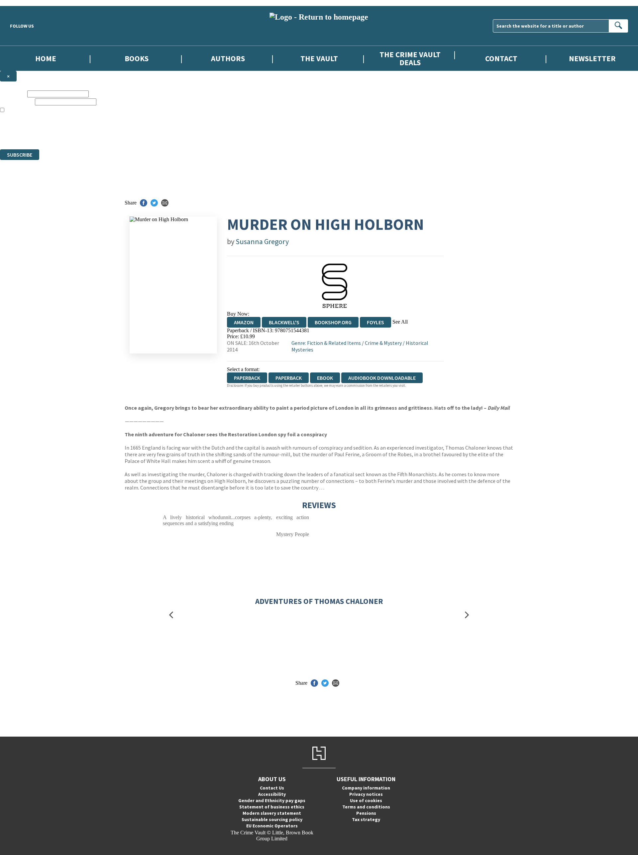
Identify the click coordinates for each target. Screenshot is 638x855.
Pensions (366, 813)
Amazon (244, 322)
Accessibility (272, 794)
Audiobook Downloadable (382, 377)
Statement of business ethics (271, 807)
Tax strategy (366, 819)
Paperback (288, 377)
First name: (13, 93)
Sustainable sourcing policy (272, 819)
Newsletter (592, 58)
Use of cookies (366, 800)
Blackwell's (284, 322)
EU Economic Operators (272, 826)
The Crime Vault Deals (410, 58)
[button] (171, 615)
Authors (228, 58)
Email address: (17, 101)
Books (137, 58)
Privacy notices (366, 794)
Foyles (375, 322)
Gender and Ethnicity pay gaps (271, 800)
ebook (325, 377)
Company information (366, 788)
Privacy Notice (131, 134)
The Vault (319, 58)
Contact (501, 58)
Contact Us (272, 788)
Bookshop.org (333, 322)
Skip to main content (21, 3)
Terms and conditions (366, 807)
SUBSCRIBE (19, 154)
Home (45, 58)
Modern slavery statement (272, 813)
